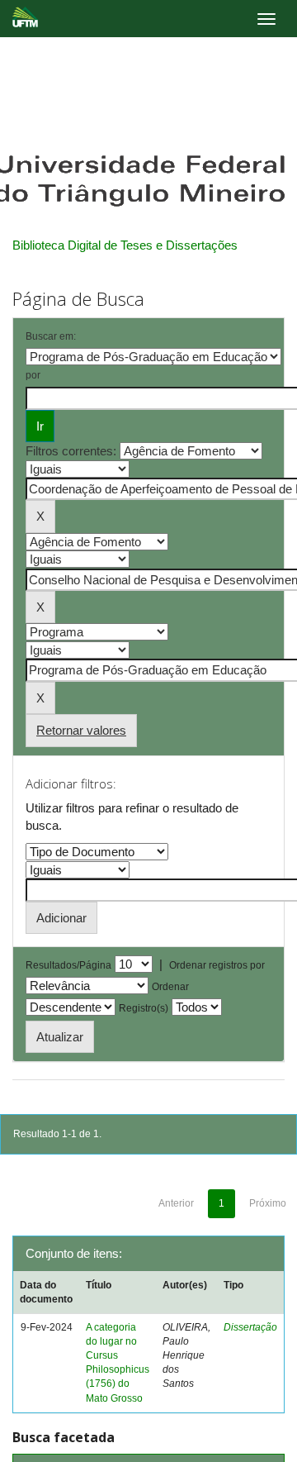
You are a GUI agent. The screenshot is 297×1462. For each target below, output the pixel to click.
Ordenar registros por (217, 965)
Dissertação (250, 1327)
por (33, 375)
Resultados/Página (68, 965)
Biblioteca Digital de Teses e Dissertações (125, 245)
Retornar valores (81, 730)
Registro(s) (143, 1008)
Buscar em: (51, 336)
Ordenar (170, 987)
